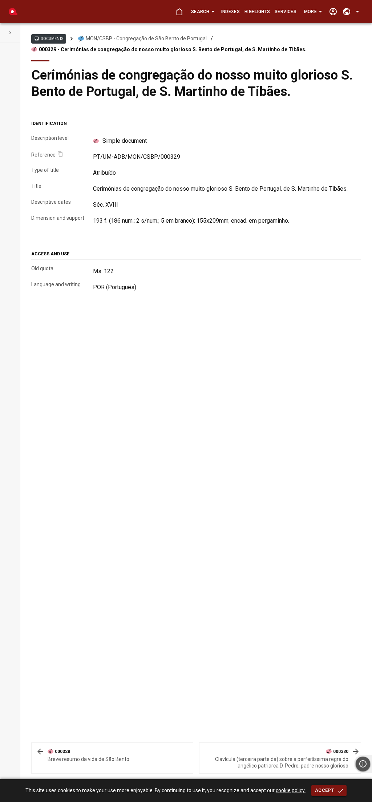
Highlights (257, 11)
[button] (202, 11)
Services (285, 11)
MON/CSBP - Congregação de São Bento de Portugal (146, 38)
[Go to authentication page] (333, 12)
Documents (48, 38)
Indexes (230, 11)
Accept (324, 790)
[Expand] (10, 33)
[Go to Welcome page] (179, 12)
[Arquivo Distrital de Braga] (13, 11)
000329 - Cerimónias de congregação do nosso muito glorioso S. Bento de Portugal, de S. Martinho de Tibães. (173, 49)
